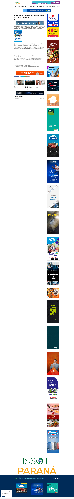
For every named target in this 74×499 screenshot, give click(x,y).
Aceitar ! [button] (3, 496)
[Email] (28, 76)
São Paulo (26, 6)
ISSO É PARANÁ (21, 497)
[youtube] (57, 478)
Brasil (43, 6)
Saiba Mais (6, 495)
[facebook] (54, 478)
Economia (40, 6)
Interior (34, 6)
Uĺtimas (22, 6)
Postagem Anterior (17, 98)
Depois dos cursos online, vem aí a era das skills (19, 86)
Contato (56, 497)
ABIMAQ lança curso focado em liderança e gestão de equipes (40, 86)
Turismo (46, 6)
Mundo (37, 6)
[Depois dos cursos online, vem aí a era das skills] (19, 82)
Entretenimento (54, 6)
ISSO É (19, 6)
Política (50, 6)
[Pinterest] (26, 76)
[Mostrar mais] (29, 76)
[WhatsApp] (25, 76)
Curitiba (30, 6)
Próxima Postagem (42, 98)
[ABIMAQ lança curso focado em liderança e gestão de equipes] (40, 82)
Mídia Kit (59, 497)
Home (15, 6)
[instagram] (59, 478)
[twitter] (55, 478)
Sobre (53, 497)
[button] (57, 6)
